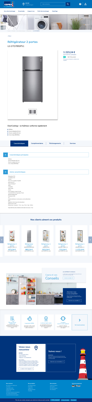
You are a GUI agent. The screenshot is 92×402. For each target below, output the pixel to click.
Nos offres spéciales (53, 388)
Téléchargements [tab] (55, 143)
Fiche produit (73, 57)
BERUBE (27, 3)
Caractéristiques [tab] (19, 143)
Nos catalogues (53, 389)
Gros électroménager (21, 30)
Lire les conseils (68, 278)
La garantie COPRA (29, 323)
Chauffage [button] (55, 11)
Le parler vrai (8, 390)
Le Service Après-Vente (10, 389)
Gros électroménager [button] (9, 11)
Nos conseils (52, 386)
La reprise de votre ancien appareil (63, 323)
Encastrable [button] (21, 11)
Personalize (73, 400)
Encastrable (30, 386)
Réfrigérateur (29, 30)
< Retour (9, 36)
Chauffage (30, 390)
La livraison (8, 386)
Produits (13, 30)
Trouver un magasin (53, 385)
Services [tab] (73, 143)
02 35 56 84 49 (27, 357)
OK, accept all (55, 400)
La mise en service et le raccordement (12, 392)
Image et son (30, 388)
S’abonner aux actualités (73, 300)
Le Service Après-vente (46, 323)
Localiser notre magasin (25, 368)
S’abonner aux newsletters (56, 361)
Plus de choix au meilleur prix (12, 323)
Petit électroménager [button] (43, 11)
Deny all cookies (65, 400)
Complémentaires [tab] (37, 143)
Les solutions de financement (11, 393)
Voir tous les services (80, 325)
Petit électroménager (31, 389)
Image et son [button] (31, 11)
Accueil (9, 30)
